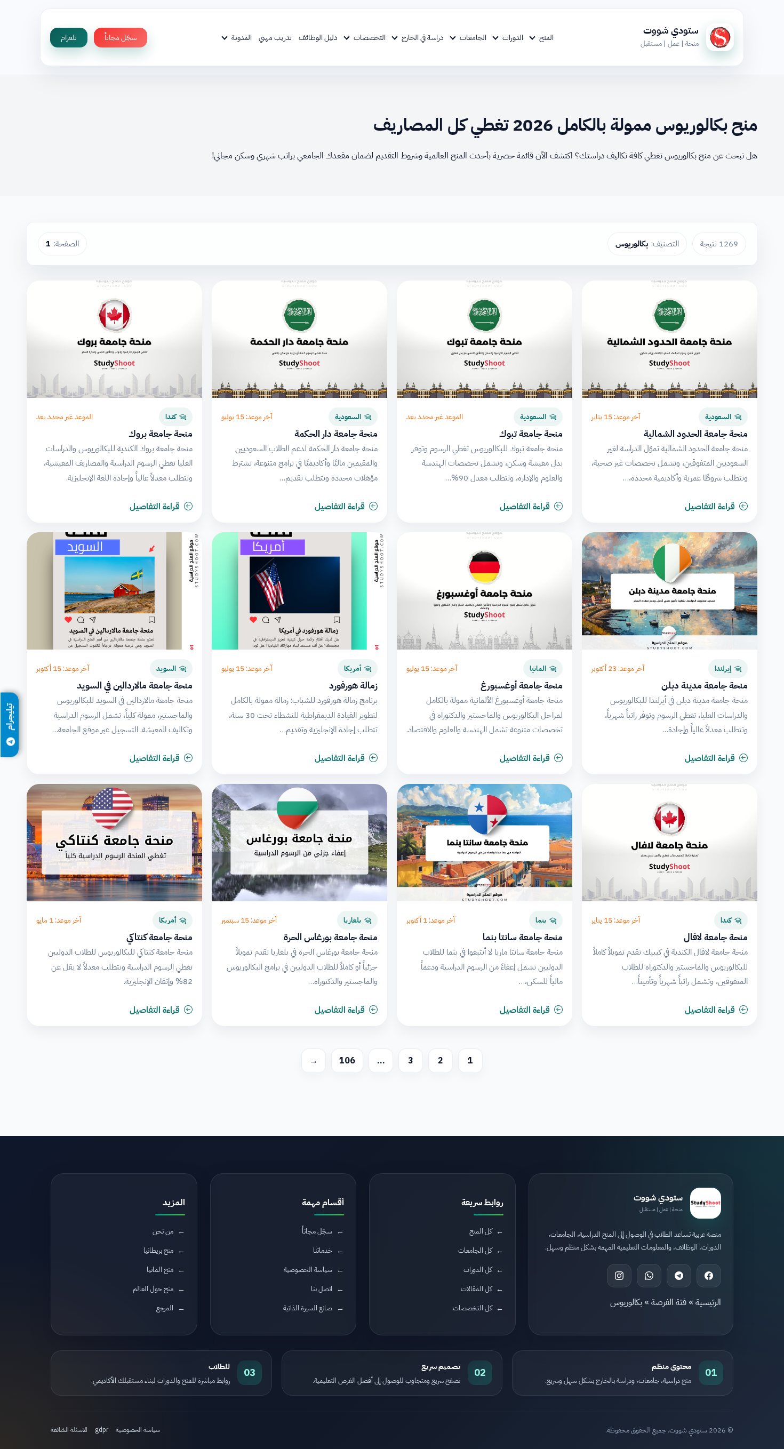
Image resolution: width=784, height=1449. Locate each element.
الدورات (512, 37)
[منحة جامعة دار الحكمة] (299, 339)
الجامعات (473, 37)
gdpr (101, 1430)
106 (347, 1060)
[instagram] (619, 1275)
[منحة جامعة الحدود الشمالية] (669, 339)
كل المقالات (476, 1289)
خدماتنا (322, 1250)
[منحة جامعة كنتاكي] (114, 842)
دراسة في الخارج (423, 37)
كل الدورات (477, 1269)
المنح (546, 37)
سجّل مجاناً (121, 37)
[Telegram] (679, 1275)
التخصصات (370, 37)
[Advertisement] (204, 1359)
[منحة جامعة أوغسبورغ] (484, 591)
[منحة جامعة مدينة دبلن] (669, 591)
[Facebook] (709, 1275)
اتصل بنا (321, 1289)
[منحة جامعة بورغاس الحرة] (299, 842)
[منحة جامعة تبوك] (484, 339)
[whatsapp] (649, 1275)
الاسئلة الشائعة (69, 1430)
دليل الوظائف (318, 37)
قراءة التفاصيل (710, 506)
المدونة (241, 37)
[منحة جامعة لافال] (669, 842)
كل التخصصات (472, 1308)
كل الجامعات (475, 1250)
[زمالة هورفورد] (299, 591)
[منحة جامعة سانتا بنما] (484, 842)
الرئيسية (708, 1302)
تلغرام (69, 37)
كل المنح (480, 1231)
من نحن (163, 1231)
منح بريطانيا (158, 1250)
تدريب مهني (275, 37)
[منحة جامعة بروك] (114, 339)
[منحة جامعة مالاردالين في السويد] (114, 591)
